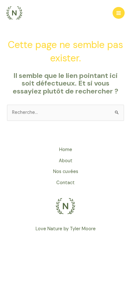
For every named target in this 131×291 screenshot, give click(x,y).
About (65, 161)
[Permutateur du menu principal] (119, 13)
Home (65, 150)
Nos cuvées (65, 172)
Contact (65, 183)
